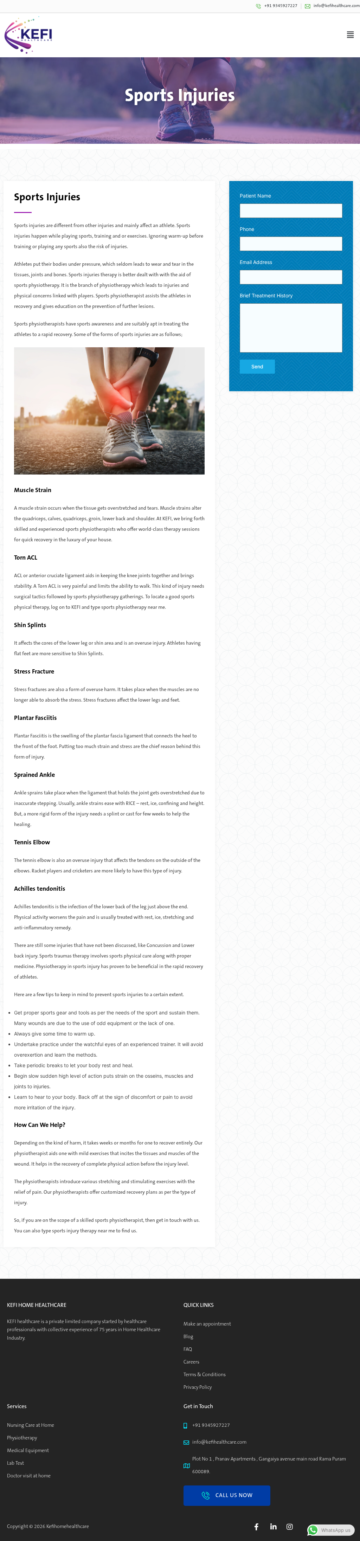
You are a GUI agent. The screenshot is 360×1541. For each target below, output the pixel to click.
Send (257, 366)
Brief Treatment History (266, 295)
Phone (247, 229)
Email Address (256, 262)
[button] (227, 1495)
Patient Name (255, 196)
